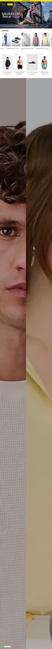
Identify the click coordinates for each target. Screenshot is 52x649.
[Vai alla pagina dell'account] (48, 4)
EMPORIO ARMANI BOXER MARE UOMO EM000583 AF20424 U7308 (44, 72)
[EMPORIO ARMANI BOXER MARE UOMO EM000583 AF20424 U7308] (44, 62)
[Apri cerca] (46, 4)
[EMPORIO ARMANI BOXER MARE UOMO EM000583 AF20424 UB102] (19, 62)
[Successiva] (32, 0)
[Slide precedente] (23, 26)
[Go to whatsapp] (2, 647)
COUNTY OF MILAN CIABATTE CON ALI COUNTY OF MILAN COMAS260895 (32, 72)
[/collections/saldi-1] (26, 15)
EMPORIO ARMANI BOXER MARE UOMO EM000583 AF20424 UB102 (19, 72)
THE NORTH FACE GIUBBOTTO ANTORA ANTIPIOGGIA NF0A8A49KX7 (7, 72)
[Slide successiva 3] (26, 26)
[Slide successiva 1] (25, 26)
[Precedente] (20, 0)
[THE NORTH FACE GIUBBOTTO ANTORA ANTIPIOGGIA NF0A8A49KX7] (7, 62)
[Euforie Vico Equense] (4, 4)
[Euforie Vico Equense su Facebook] (47, 2)
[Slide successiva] (28, 26)
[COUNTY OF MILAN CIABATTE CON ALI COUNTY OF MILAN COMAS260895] (32, 62)
